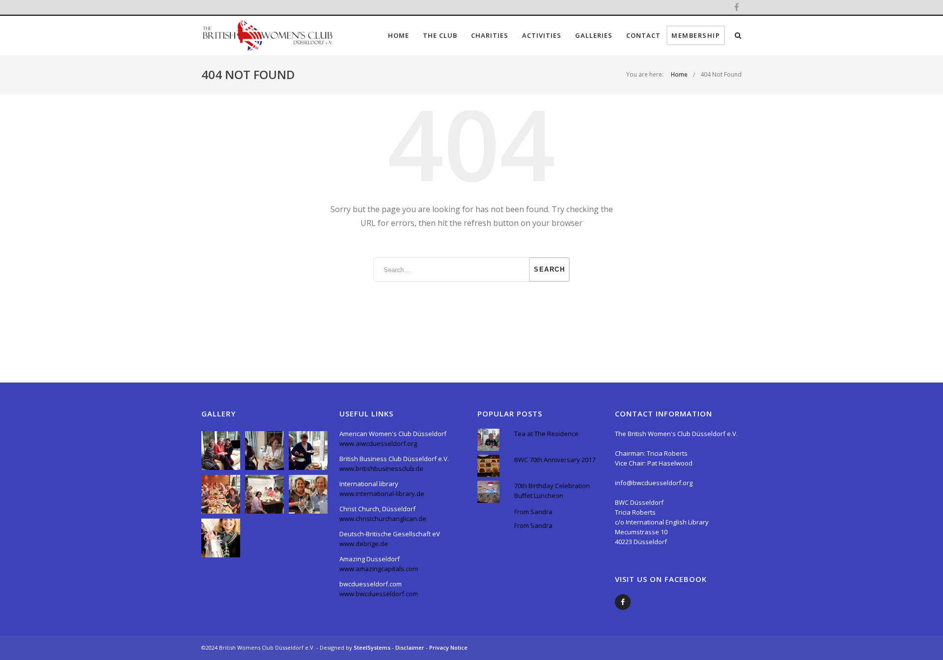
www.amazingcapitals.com (378, 568)
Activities (541, 35)
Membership (695, 35)
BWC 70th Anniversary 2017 (554, 459)
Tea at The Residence (546, 433)
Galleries (593, 35)
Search (549, 269)
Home (398, 35)
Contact (643, 35)
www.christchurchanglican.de (382, 518)
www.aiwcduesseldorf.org (378, 443)
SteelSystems (373, 647)
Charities (489, 35)
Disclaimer (410, 647)
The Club (440, 35)
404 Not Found (721, 74)
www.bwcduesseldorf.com (378, 593)
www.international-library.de (381, 493)
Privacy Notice (448, 647)
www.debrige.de (363, 543)
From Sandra (533, 511)
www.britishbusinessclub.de (381, 468)
